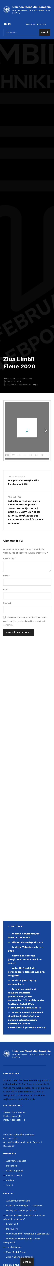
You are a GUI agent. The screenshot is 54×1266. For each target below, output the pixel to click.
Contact (41, 24)
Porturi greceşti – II (14, 1119)
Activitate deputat (16, 1160)
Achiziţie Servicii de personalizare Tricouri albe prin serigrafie (26, 972)
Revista (10, 1180)
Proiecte (10, 378)
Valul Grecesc (13, 1247)
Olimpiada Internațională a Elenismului (28, 1233)
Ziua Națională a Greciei (19, 1256)
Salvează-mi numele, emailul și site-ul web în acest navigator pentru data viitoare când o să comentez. (25, 621)
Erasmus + (12, 1224)
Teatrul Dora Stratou (14, 1112)
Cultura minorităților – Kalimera (24, 1205)
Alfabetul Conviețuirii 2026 (27, 942)
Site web (7, 603)
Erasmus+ (30, 24)
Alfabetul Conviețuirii (18, 1200)
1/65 (7, 455)
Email (6, 589)
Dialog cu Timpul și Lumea (21, 1210)
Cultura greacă (14, 1170)
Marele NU (12, 1228)
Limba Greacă (14, 1175)
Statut (9, 1185)
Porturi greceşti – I (13, 1116)
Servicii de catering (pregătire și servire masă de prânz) (25, 959)
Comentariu (9, 558)
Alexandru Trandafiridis (18, 385)
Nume (6, 575)
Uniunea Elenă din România (31, 7)
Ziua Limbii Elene (24, 378)
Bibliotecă (11, 1165)
